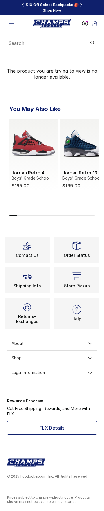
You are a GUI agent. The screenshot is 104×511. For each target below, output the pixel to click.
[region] (52, 7)
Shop (17, 357)
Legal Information (28, 372)
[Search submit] (92, 43)
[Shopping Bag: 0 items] (94, 23)
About (18, 343)
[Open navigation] (11, 23)
